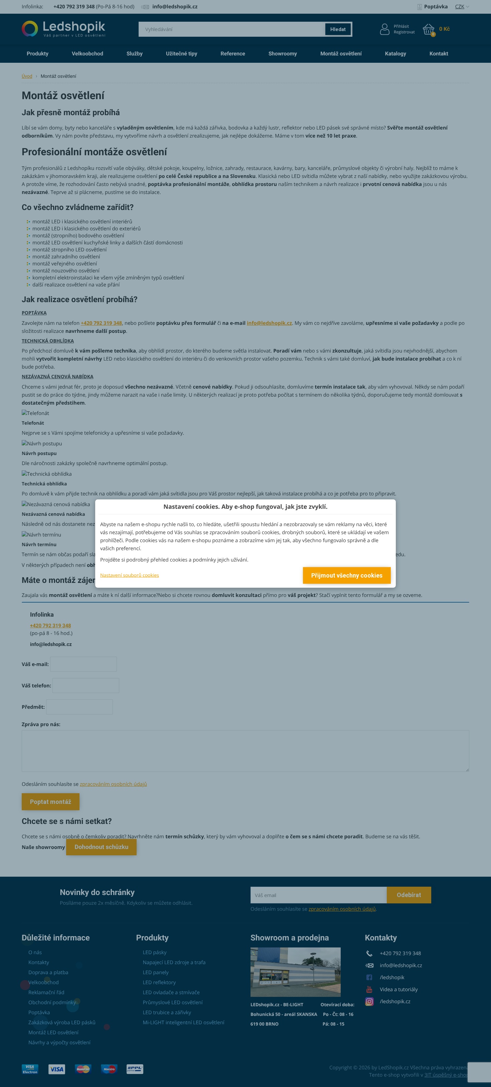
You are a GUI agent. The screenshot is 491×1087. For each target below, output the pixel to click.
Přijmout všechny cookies (346, 575)
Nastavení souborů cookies (129, 575)
